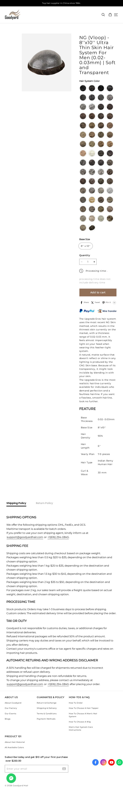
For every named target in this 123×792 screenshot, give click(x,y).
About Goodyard (13, 703)
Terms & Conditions (47, 713)
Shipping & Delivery (47, 708)
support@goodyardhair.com (25, 537)
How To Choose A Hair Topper (83, 708)
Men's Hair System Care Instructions (81, 728)
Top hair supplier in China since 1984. (61, 3)
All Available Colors (14, 747)
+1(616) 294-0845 (58, 537)
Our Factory (11, 708)
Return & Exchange (47, 703)
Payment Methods (46, 719)
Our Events (10, 713)
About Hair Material (15, 742)
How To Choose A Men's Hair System (83, 715)
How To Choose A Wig (80, 722)
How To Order (76, 703)
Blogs (8, 719)
